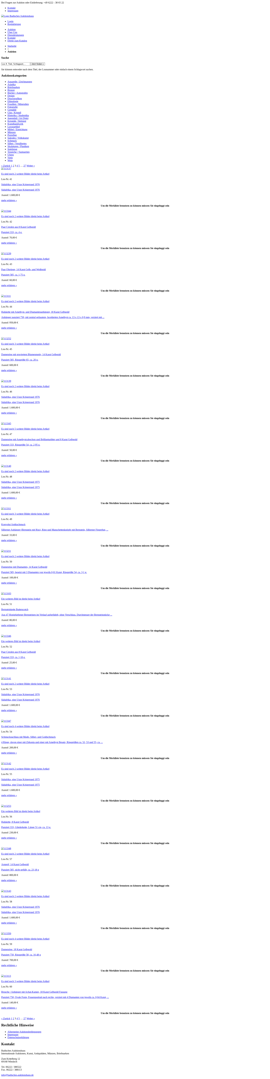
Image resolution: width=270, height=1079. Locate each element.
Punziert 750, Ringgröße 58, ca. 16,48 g (21, 954)
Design (11, 95)
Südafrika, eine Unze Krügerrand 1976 (20, 184)
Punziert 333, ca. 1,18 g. (13, 657)
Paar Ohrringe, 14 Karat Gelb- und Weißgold (23, 269)
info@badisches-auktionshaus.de (17, 1075)
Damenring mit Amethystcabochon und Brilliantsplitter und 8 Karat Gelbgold (39, 439)
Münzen (12, 132)
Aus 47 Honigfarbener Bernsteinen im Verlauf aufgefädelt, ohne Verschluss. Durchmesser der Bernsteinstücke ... (56, 614)
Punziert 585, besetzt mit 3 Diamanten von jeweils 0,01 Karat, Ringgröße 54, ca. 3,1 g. (44, 572)
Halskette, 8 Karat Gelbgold (15, 822)
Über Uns (12, 32)
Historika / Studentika (18, 115)
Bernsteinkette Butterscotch (14, 609)
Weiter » (31, 165)
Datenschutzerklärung (18, 1037)
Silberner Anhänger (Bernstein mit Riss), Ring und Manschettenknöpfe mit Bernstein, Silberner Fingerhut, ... (54, 529)
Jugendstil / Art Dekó (18, 118)
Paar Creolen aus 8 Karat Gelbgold (18, 227)
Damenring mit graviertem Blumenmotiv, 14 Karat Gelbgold (31, 354)
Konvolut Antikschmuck (13, 524)
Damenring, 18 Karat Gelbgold (16, 949)
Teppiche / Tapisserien (19, 152)
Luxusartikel (14, 126)
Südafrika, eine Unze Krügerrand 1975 (20, 482)
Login (10, 21)
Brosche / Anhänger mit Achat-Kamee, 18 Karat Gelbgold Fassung (34, 992)
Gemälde (12, 109)
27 (24, 165)
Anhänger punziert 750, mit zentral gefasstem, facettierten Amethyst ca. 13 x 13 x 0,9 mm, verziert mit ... (52, 317)
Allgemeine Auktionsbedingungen (24, 1031)
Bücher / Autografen (18, 93)
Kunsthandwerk (15, 123)
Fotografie (13, 107)
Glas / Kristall (14, 112)
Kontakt (11, 8)
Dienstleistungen (16, 35)
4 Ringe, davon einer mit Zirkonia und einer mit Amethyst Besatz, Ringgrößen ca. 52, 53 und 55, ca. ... (52, 742)
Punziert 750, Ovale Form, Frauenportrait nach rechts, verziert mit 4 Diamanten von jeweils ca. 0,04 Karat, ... (55, 997)
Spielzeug (12, 149)
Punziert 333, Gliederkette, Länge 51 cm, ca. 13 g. (26, 827)
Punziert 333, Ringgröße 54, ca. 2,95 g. (20, 444)
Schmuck (12, 140)
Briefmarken (14, 87)
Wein (10, 160)
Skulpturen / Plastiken (18, 146)
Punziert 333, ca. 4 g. (11, 232)
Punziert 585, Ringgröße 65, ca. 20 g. (19, 359)
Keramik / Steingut (17, 121)
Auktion (12, 29)
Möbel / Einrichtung (17, 129)
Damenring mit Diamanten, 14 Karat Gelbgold (24, 567)
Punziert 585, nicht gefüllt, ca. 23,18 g (20, 869)
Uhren (11, 154)
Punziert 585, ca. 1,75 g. (13, 274)
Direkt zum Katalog (17, 40)
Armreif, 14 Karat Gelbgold (15, 864)
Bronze (11, 90)
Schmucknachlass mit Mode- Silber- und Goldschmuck (28, 737)
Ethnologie (13, 101)
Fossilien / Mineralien (18, 104)
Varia (10, 157)
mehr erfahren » (9, 200)
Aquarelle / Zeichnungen (20, 81)
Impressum (13, 10)
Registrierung (14, 24)
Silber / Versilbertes (17, 143)
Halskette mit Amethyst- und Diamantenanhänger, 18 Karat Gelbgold (35, 312)
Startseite (12, 46)
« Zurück (5, 165)
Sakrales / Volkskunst (18, 138)
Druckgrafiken (15, 98)
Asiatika (12, 84)
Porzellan (12, 135)
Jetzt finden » (37, 64)
